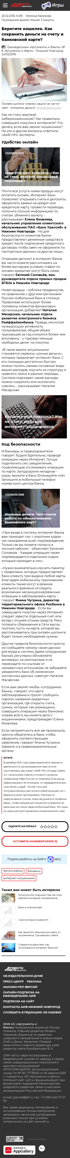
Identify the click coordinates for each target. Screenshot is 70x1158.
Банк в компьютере (30, 907)
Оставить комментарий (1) (35, 841)
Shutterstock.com (49, 108)
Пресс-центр (13, 981)
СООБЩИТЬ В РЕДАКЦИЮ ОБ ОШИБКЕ (32, 1012)
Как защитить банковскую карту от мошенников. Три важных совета (39, 934)
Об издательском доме (23, 976)
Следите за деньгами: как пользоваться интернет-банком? (38, 946)
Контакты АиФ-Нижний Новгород (31, 1007)
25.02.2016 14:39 (12, 16)
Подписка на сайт (18, 1001)
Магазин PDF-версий (20, 987)
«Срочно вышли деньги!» (33, 919)
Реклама (34, 981)
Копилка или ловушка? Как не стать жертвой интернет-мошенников (34, 421)
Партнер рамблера (36, 1139)
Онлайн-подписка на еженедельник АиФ (21, 994)
